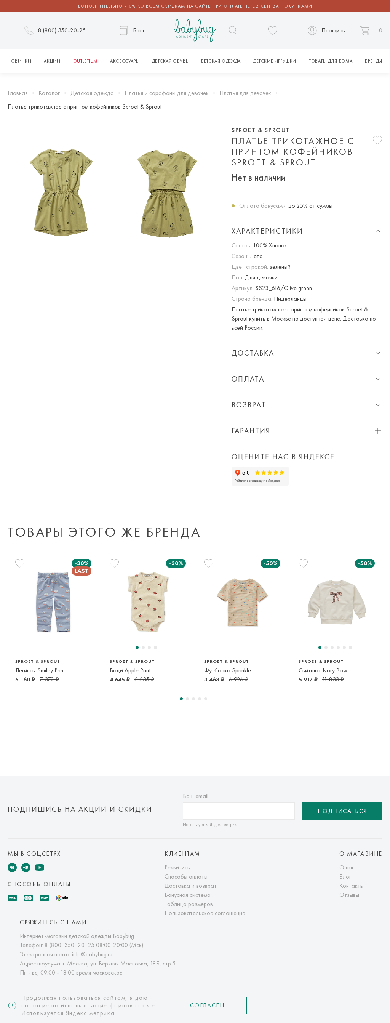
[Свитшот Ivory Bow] (336, 602)
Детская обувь (170, 61)
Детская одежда (220, 61)
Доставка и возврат (191, 886)
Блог (345, 876)
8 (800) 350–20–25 (69, 945)
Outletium (85, 61)
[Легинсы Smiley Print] (53, 602)
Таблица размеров (189, 904)
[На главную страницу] (195, 30)
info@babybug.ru (92, 954)
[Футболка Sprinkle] (242, 602)
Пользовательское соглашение (205, 913)
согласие (35, 1005)
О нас (347, 867)
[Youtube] (39, 867)
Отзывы (349, 895)
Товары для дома (330, 61)
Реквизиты (178, 867)
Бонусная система (188, 895)
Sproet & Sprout (261, 130)
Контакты (351, 886)
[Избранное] (272, 30)
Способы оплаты (186, 876)
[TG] (25, 867)
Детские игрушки (274, 61)
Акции (52, 61)
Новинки (19, 61)
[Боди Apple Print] (147, 602)
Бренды (373, 61)
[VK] (12, 867)
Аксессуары (124, 61)
